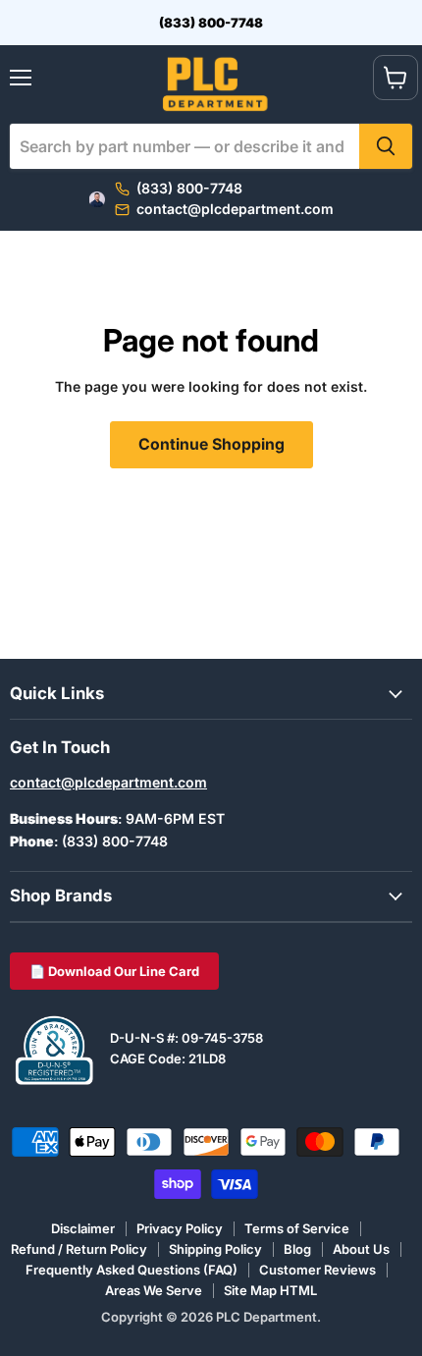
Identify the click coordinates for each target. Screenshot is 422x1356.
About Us (361, 1249)
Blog (297, 1249)
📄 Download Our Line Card (114, 971)
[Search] (385, 146)
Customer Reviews (317, 1269)
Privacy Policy (179, 1228)
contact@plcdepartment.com (108, 782)
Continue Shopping (211, 444)
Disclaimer (83, 1228)
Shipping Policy (215, 1249)
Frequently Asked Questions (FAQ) (131, 1269)
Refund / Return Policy (79, 1249)
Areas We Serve (153, 1290)
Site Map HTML (270, 1290)
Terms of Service (296, 1228)
